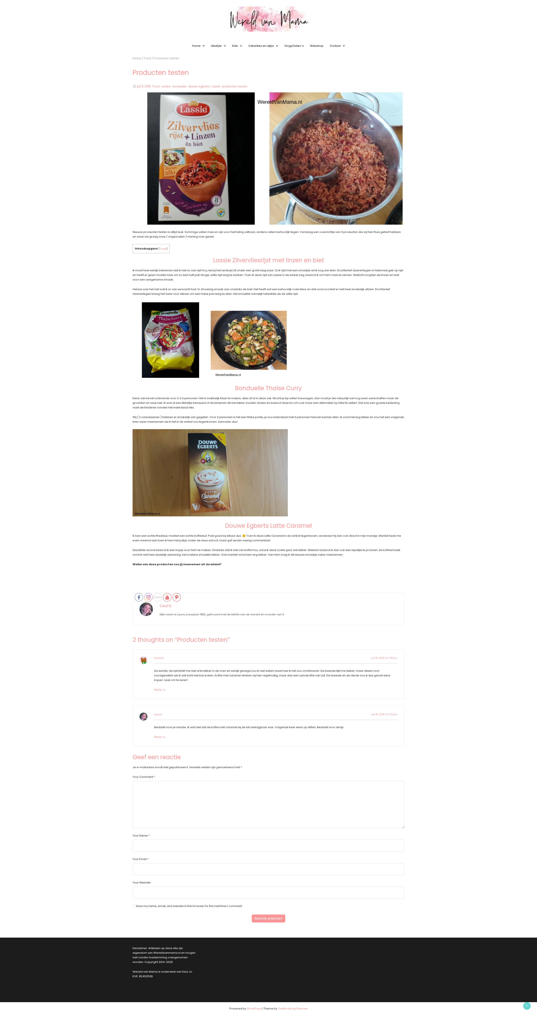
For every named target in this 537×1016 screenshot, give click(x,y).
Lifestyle (216, 46)
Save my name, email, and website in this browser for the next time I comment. (189, 906)
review (166, 86)
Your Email (140, 859)
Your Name (140, 836)
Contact (335, 46)
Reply (158, 690)
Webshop (316, 46)
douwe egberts (199, 86)
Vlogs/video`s (294, 46)
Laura (166, 606)
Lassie (216, 86)
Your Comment (143, 777)
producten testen (234, 86)
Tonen (163, 248)
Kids (235, 46)
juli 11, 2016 (144, 86)
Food (147, 58)
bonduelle (179, 86)
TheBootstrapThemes (293, 1009)
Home (196, 46)
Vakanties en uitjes (261, 46)
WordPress (254, 1009)
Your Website (142, 883)
